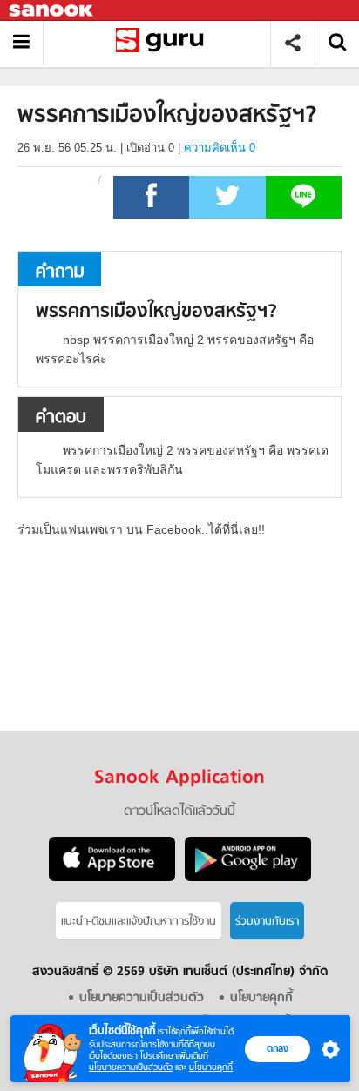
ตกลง (277, 1048)
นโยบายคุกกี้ (211, 1067)
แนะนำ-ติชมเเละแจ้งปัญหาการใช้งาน (138, 922)
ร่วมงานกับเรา (267, 922)
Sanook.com (52, 11)
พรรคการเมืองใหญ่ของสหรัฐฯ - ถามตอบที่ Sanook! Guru (163, 43)
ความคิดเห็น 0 (219, 147)
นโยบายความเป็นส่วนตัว (131, 1067)
